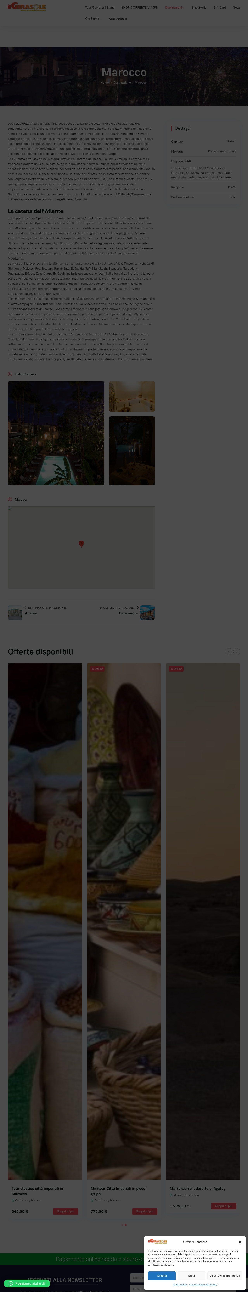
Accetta (162, 1276)
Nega (191, 1276)
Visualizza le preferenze (224, 1276)
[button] (240, 1242)
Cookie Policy (180, 1284)
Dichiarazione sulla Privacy (203, 1284)
